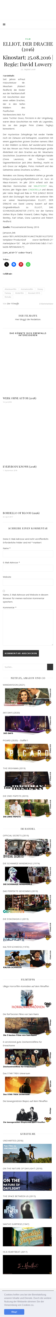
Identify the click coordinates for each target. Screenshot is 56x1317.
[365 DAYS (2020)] (27, 725)
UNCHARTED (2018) (13, 1140)
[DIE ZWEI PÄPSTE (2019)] (27, 808)
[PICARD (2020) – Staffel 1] (27, 753)
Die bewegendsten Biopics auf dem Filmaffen (25, 1101)
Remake (8, 297)
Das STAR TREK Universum (16, 1073)
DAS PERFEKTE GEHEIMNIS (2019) (20, 891)
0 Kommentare (46, 303)
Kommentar (9, 607)
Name (6, 548)
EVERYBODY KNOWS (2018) (19, 466)
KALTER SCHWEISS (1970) (16, 946)
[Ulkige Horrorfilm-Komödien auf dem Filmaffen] (27, 999)
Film (28, 39)
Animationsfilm (27, 289)
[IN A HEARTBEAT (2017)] (27, 1264)
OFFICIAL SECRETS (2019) (16, 835)
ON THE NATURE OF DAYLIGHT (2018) (22, 1168)
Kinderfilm (19, 293)
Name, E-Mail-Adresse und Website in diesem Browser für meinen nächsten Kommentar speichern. (25, 598)
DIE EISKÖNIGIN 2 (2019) (16, 919)
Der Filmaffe (13, 303)
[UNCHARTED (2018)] (27, 1153)
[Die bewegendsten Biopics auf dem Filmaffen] (27, 1113)
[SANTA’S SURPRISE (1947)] (27, 1236)
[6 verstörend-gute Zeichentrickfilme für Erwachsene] (27, 1058)
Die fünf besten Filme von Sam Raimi (21, 1014)
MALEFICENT (40, 186)
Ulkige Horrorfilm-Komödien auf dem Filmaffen (26, 986)
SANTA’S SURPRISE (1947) (16, 1224)
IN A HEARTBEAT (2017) (15, 1251)
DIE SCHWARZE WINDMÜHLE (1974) (21, 863)
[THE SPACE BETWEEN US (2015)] (27, 1209)
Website (7, 576)
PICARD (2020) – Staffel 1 (15, 740)
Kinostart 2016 (34, 293)
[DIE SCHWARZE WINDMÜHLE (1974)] (27, 876)
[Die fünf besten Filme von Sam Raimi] (27, 1026)
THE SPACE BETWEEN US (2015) (19, 1196)
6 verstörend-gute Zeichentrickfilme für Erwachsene (22, 1043)
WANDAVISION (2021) (14, 684)
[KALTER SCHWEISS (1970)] (27, 959)
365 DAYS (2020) (11, 712)
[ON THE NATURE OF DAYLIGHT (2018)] (27, 1181)
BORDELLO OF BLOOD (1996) (21, 513)
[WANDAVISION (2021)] (27, 697)
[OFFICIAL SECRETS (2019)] (27, 848)
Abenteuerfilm (10, 289)
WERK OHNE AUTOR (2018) (19, 398)
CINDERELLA (34, 189)
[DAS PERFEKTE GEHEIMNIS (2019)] (27, 903)
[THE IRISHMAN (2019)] (27, 780)
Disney (40, 289)
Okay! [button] (14, 1312)
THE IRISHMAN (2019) (14, 768)
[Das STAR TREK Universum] (27, 1086)
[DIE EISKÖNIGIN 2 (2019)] (27, 931)
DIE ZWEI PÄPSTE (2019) (15, 796)
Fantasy (8, 293)
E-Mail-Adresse (11, 562)
